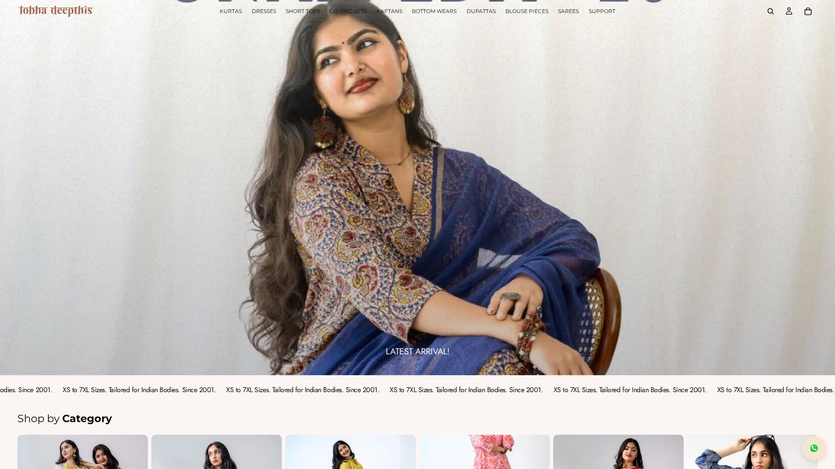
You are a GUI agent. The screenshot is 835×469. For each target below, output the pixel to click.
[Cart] (808, 11)
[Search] (770, 11)
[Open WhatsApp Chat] (814, 448)
